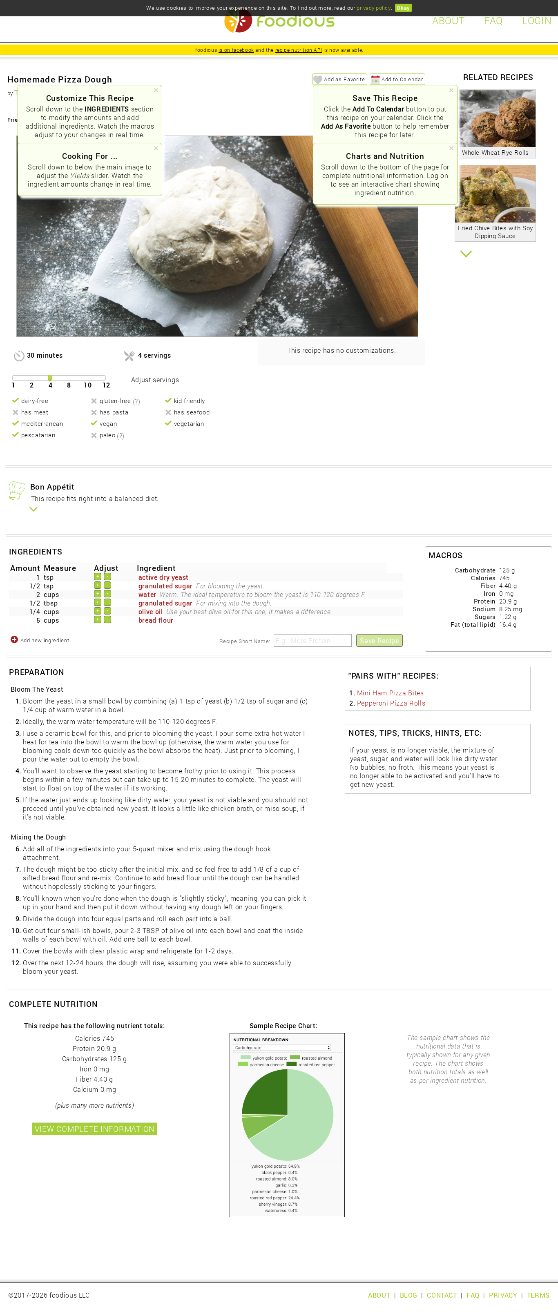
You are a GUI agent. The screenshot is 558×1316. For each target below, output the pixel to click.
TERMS (538, 1295)
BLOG (409, 1295)
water (147, 594)
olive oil (150, 611)
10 (88, 385)
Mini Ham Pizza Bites (390, 692)
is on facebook (236, 50)
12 (107, 385)
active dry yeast (163, 577)
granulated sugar (165, 585)
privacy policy (374, 7)
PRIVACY (503, 1295)
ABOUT (379, 1295)
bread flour (156, 620)
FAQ (473, 1295)
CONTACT (442, 1295)
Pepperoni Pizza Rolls (391, 703)
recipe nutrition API (298, 50)
